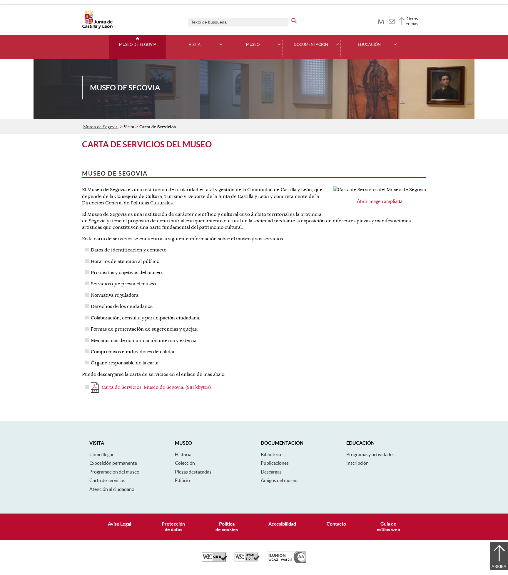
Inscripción (357, 463)
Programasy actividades (370, 454)
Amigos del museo (279, 480)
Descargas (271, 471)
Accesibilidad (282, 523)
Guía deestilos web (388, 526)
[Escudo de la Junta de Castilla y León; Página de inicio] (97, 28)
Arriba (499, 566)
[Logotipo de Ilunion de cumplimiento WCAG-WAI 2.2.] (286, 562)
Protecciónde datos (173, 526)
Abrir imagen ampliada (379, 201)
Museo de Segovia (137, 45)
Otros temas (412, 21)
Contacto (336, 523)
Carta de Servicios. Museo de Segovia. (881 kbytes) (156, 387)
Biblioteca (271, 454)
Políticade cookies (226, 526)
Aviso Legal (119, 523)
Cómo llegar (101, 454)
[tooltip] (381, 20)
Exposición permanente (113, 463)
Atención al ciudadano (111, 489)
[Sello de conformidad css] (214, 560)
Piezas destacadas (193, 471)
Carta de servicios (107, 480)
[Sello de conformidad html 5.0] (247, 560)
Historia (183, 454)
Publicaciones (275, 463)
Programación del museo (114, 471)
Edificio (182, 480)
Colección (185, 463)
